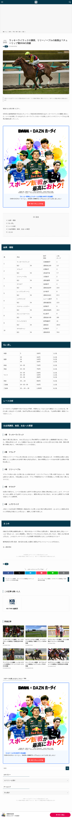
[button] (8, 572)
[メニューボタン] (2, 2)
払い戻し (11, 223)
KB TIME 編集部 (12, 608)
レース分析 (12, 226)
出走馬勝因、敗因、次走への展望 (19, 229)
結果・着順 (12, 220)
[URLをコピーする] (63, 572)
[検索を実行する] (67, 768)
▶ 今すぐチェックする (36, 203)
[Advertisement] (36, 18)
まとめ (11, 232)
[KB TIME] (36, 2)
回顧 (6, 46)
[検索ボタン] (70, 2)
